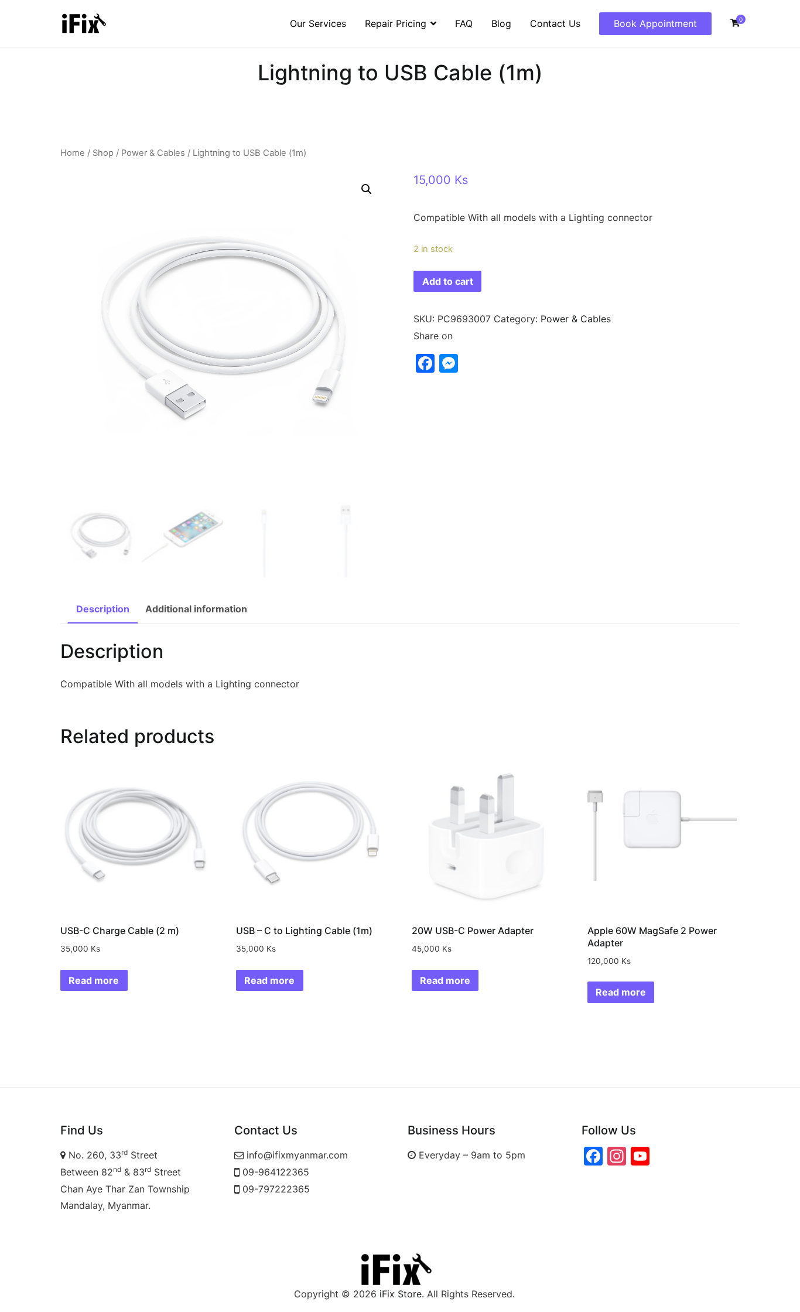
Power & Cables (153, 153)
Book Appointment (655, 23)
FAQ (464, 23)
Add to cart (447, 281)
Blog (501, 23)
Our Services (318, 23)
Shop (103, 153)
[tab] (103, 609)
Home (72, 153)
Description (102, 609)
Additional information (196, 609)
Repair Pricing (395, 23)
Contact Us (555, 23)
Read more (94, 980)
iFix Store (401, 1294)
